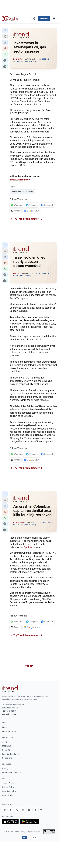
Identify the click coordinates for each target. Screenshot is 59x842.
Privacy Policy (8, 787)
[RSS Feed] (40, 809)
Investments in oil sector (22, 191)
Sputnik (28, 547)
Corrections (7, 758)
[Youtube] (22, 809)
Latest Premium (9, 731)
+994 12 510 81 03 (9, 711)
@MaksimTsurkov (20, 179)
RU (34, 837)
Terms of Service (9, 783)
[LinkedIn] (34, 809)
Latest (5, 727)
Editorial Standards (10, 754)
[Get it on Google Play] (29, 821)
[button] (4, 30)
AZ (29, 837)
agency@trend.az (9, 714)
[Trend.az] (10, 18)
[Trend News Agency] (10, 688)
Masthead (6, 746)
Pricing (5, 768)
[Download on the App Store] (10, 821)
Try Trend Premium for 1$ (27, 218)
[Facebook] (10, 809)
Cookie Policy (7, 795)
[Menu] (54, 18)
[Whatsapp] (4, 809)
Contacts (6, 750)
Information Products (11, 773)
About (4, 742)
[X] (16, 809)
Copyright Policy (9, 791)
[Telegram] (28, 809)
